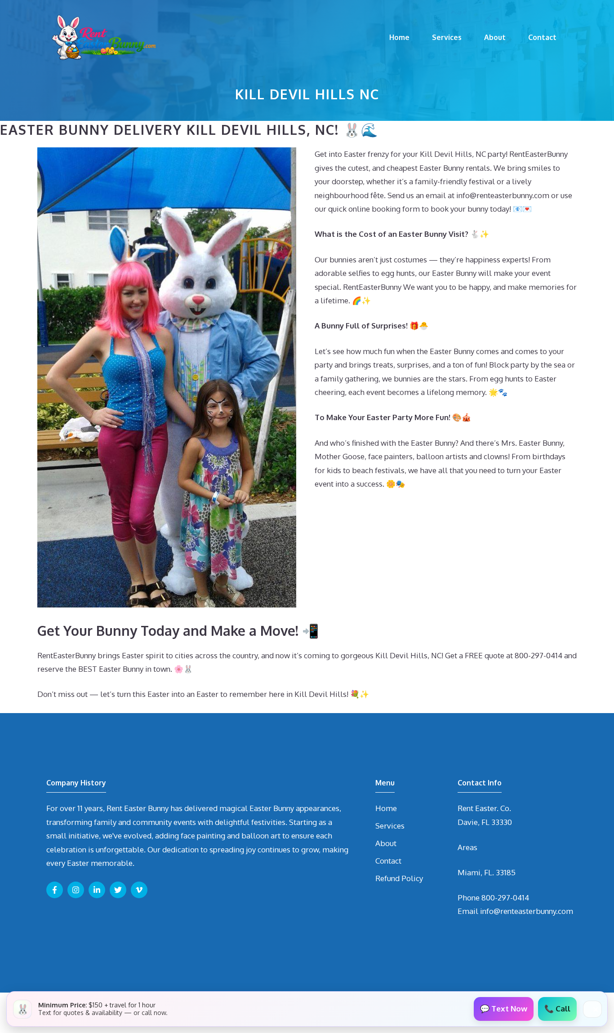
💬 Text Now (503, 1008)
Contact (542, 37)
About (495, 37)
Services (447, 37)
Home (399, 37)
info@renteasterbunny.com (526, 911)
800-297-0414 (505, 897)
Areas (467, 847)
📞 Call (557, 1008)
